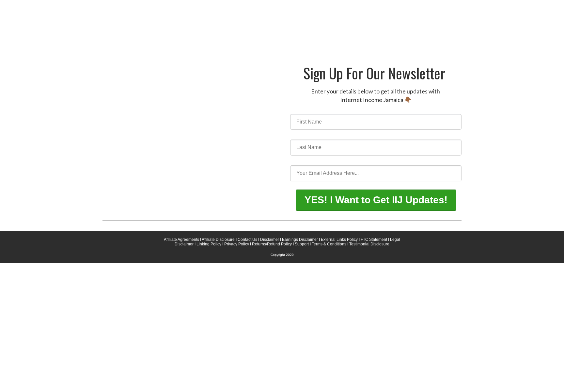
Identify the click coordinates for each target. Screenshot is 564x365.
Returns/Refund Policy (272, 244)
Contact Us (247, 239)
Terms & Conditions (329, 244)
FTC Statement (373, 239)
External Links (334, 239)
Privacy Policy (236, 244)
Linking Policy (208, 244)
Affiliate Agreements (181, 239)
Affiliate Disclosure (218, 239)
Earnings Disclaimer (300, 239)
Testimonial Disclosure (369, 244)
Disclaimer (270, 239)
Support (302, 244)
